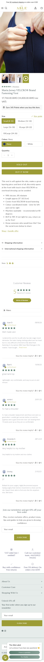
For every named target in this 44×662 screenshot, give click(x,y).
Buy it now (21, 172)
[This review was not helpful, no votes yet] (39, 356)
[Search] (7, 8)
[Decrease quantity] (4, 155)
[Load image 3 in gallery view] (22, 42)
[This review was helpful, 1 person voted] (35, 430)
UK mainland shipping (17, 2)
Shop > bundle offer (10, 231)
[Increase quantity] (12, 155)
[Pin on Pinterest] (12, 263)
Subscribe (22, 537)
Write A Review (22, 300)
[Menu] (2, 8)
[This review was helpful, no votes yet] (35, 356)
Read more (23, 347)
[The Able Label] (22, 8)
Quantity (6, 150)
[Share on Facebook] (10, 263)
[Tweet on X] (7, 263)
